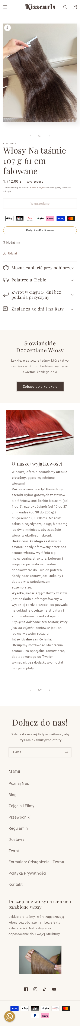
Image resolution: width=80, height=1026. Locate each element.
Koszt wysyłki (37, 187)
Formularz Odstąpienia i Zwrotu (37, 862)
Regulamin (18, 828)
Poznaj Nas (19, 783)
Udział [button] (12, 253)
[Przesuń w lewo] (30, 135)
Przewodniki (20, 817)
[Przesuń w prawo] (49, 135)
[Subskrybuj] (66, 752)
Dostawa (17, 839)
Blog (12, 794)
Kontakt (16, 884)
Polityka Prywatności (27, 873)
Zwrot (14, 851)
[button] (5, 7)
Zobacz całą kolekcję (40, 387)
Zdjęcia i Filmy (22, 806)
